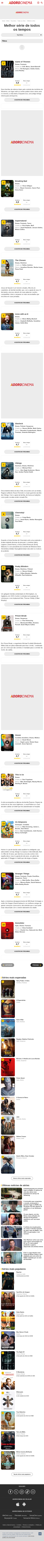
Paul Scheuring (27, 620)
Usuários (17, 80)
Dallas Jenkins (27, 265)
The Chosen (20, 260)
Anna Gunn (19, 190)
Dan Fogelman (27, 779)
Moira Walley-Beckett (29, 319)
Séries (7, 20)
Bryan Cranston (25, 188)
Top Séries (20, 35)
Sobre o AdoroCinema (9, 1525)
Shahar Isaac (38, 267)
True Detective (20, 1412)
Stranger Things (22, 874)
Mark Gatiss (37, 428)
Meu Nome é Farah (22, 1332)
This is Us (19, 775)
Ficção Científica (33, 876)
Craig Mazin (26, 517)
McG (32, 225)
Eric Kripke (26, 225)
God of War (20, 1019)
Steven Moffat (27, 428)
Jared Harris (24, 519)
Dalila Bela (24, 323)
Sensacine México (29, 1518)
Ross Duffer (35, 880)
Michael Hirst (27, 468)
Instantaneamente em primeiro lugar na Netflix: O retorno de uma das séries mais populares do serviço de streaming (33, 1192)
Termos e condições (28, 1525)
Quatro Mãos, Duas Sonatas (25, 1156)
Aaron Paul (36, 188)
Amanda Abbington (29, 432)
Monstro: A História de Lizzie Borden (28, 1058)
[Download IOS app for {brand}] (19, 1504)
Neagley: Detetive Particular (25, 1039)
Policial (22, 426)
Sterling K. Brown (21, 783)
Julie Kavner (37, 831)
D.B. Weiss (26, 66)
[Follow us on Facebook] (10, 1491)
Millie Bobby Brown (22, 884)
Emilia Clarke (34, 69)
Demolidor (19, 923)
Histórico (23, 263)
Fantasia (23, 64)
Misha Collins (20, 229)
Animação (18, 824)
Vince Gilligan (27, 186)
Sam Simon (25, 828)
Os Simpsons (21, 822)
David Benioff (35, 66)
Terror (29, 223)
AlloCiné (5, 1515)
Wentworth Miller (26, 623)
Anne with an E (21, 314)
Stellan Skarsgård (36, 519)
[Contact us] (33, 1491)
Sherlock (19, 424)
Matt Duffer (26, 880)
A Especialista (20, 1000)
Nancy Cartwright (21, 832)
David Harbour (36, 882)
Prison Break (21, 616)
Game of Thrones (22, 62)
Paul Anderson (27, 575)
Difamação (19, 1392)
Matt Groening (27, 827)
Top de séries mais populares (22, 1474)
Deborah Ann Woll (35, 930)
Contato (19, 1525)
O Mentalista (20, 1372)
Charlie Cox (24, 930)
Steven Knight (27, 571)
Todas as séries (21, 20)
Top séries (13, 20)
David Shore (26, 740)
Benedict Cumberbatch (28, 430)
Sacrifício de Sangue (23, 1292)
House (18, 735)
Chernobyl (19, 513)
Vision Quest (20, 1078)
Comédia (26, 824)
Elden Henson (20, 932)
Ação (17, 925)
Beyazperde (8, 1518)
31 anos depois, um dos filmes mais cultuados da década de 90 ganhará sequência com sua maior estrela (32, 1217)
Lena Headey (19, 70)
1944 (17, 1117)
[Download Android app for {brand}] (25, 1504)
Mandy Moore (37, 781)
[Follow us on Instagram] (22, 1491)
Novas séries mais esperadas (22, 1178)
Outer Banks (20, 1312)
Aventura (18, 466)
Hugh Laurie (24, 742)
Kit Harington (25, 69)
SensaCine (33, 1515)
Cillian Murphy (25, 573)
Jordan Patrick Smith (26, 472)
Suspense (29, 426)
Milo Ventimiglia (25, 781)
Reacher (18, 1272)
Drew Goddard (27, 928)
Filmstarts (18, 1515)
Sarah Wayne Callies (28, 624)
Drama (17, 64)
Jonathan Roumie (26, 267)
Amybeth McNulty (26, 321)
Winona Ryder (25, 882)
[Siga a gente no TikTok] (27, 1491)
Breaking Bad (21, 181)
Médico (37, 737)
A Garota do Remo (22, 1097)
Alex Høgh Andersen (27, 470)
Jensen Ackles (37, 227)
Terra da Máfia (20, 1432)
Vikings (18, 463)
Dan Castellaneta (26, 831)
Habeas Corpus (21, 1136)
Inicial (3, 20)
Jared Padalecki (25, 227)
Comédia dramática (22, 737)
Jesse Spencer (27, 744)
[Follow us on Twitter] (16, 1491)
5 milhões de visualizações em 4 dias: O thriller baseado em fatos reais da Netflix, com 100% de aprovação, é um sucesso (33, 1230)
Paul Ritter (18, 521)
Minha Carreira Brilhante (24, 1452)
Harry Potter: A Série (22, 981)
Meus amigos (26, 80)
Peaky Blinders (21, 566)
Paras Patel (19, 269)
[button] (41, 35)
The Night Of (20, 1352)
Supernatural (21, 221)
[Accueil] (20, 2)
